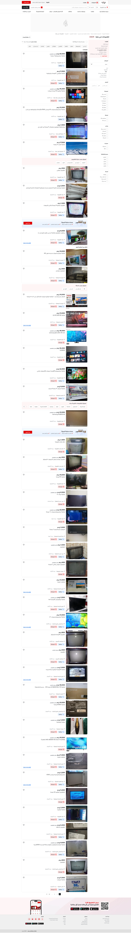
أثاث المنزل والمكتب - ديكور (56, 11)
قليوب (62, 406)
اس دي (71, 289)
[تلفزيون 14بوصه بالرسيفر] (54, 638)
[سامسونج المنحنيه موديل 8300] (54, 778)
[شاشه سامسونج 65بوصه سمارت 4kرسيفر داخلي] (54, 375)
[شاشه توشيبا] (54, 814)
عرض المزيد (104, 56)
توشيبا (66, 46)
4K (84, 289)
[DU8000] (54, 354)
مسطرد (51, 406)
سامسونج (78, 46)
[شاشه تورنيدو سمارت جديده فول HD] (54, 257)
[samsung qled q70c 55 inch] (54, 337)
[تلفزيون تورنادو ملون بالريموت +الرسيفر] (54, 463)
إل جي (84, 46)
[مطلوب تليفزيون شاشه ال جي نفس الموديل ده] (54, 237)
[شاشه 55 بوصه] (54, 481)
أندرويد (83, 162)
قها (31, 406)
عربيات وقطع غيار (104, 11)
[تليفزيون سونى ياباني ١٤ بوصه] (54, 568)
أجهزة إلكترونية (40, 11)
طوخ (57, 406)
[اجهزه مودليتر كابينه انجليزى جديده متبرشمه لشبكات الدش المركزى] (54, 192)
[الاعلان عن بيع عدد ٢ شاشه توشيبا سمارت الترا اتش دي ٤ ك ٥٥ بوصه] (54, 300)
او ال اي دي (69, 162)
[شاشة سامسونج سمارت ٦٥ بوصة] (54, 516)
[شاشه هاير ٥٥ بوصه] (54, 148)
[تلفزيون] (54, 656)
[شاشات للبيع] (54, 586)
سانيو (71, 46)
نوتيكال (54, 46)
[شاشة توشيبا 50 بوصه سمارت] (54, 95)
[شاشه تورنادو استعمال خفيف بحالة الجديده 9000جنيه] (54, 849)
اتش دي (65, 289)
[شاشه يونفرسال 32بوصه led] (54, 603)
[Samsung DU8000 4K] (54, 418)
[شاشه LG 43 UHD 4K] (54, 319)
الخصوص (75, 406)
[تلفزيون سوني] (54, 174)
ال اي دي (77, 162)
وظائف (70, 11)
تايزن (64, 162)
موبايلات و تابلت (81, 11)
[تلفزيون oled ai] (54, 831)
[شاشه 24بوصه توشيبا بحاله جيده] (54, 673)
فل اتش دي (78, 289)
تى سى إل (35, 46)
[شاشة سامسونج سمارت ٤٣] (54, 621)
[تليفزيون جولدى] (54, 275)
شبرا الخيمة (82, 406)
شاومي (60, 46)
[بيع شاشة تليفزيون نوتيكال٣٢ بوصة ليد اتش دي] (54, 131)
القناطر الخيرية (43, 406)
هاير (30, 46)
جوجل (58, 162)
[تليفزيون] (54, 551)
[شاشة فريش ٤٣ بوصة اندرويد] (54, 392)
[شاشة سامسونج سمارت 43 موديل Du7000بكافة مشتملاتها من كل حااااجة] (54, 113)
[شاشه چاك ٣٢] (54, 498)
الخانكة (68, 406)
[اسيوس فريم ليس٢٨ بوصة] (54, 533)
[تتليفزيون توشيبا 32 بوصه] (54, 796)
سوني (48, 46)
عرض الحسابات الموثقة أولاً (79, 41)
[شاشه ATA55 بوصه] (54, 708)
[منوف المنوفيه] (54, 726)
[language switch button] (47, 2)
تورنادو (42, 46)
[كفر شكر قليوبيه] (54, 446)
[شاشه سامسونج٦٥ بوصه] (54, 60)
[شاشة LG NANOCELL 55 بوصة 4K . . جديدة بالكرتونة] (54, 691)
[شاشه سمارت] (54, 884)
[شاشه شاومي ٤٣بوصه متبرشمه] (54, 77)
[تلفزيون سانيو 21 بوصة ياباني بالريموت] (54, 209)
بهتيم (36, 406)
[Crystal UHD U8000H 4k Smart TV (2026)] (54, 743)
